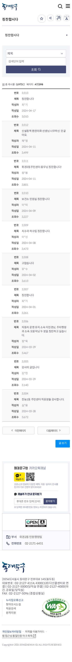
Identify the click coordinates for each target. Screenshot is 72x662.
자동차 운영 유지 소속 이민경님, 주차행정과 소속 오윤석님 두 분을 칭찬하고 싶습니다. (44, 331)
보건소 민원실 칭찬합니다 (36, 199)
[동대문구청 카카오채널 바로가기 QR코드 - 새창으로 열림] (30, 477)
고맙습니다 (28, 263)
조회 (34, 70)
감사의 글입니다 (30, 367)
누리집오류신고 (14, 600)
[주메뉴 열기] (68, 6)
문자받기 (50, 501)
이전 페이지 (20, 430)
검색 (59, 8)
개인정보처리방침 (11, 631)
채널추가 (19, 479)
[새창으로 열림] (58, 18)
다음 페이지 (51, 430)
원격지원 (11, 612)
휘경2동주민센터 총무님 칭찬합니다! (42, 167)
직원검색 (11, 608)
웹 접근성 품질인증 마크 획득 (17, 636)
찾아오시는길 (13, 604)
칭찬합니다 (28, 99)
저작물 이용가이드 (34, 631)
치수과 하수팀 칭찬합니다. (36, 231)
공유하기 (50, 18)
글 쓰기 (63, 443)
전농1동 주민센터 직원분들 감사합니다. (43, 399)
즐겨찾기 (42, 19)
